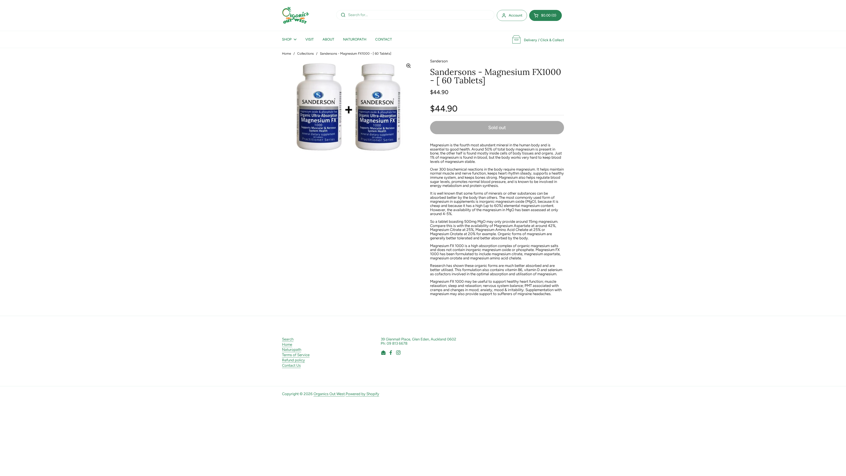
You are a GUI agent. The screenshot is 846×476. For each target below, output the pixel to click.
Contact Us (291, 365)
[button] (545, 15)
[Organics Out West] (296, 15)
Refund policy (293, 360)
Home (286, 54)
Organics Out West (329, 394)
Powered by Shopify (362, 394)
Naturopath (291, 349)
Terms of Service (296, 355)
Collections (305, 54)
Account (515, 15)
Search (287, 339)
